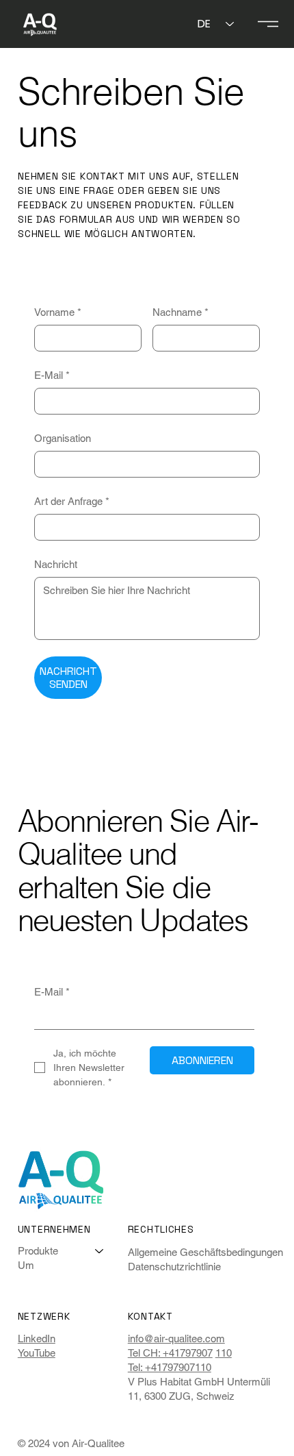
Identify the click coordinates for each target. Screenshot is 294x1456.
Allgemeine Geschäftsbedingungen (205, 1252)
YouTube (36, 1353)
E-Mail (52, 375)
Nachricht (55, 564)
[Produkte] (100, 1251)
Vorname (57, 312)
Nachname (180, 312)
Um (26, 1265)
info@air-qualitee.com (176, 1338)
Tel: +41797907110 (169, 1367)
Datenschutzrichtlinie (174, 1266)
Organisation (62, 438)
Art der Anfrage (71, 501)
